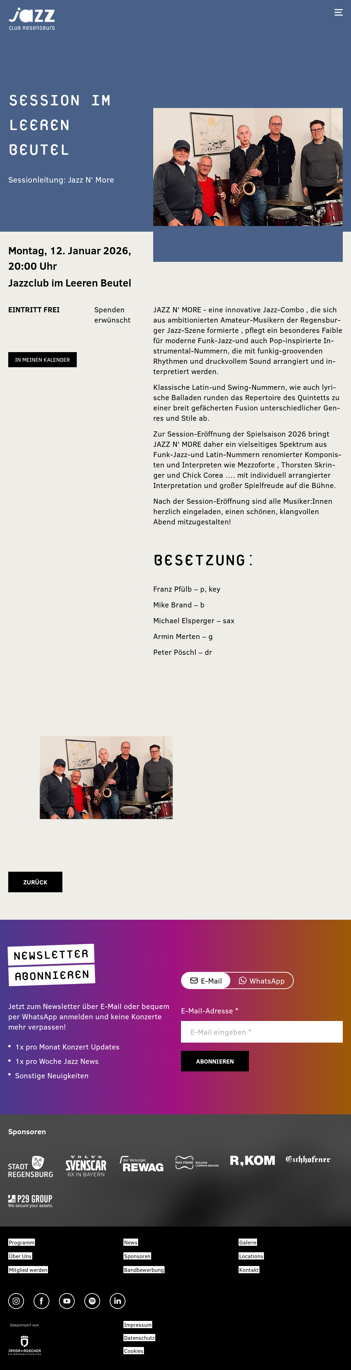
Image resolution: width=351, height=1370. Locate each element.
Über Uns (20, 1255)
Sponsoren (137, 1255)
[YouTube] (67, 1301)
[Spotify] (92, 1301)
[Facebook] (41, 1301)
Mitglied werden (28, 1269)
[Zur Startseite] (32, 18)
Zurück (35, 882)
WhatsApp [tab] (267, 980)
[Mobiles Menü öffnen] (339, 12)
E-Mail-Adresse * (210, 1010)
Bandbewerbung (144, 1269)
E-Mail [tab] (211, 980)
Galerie (247, 1242)
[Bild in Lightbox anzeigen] (106, 777)
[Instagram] (16, 1301)
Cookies (133, 1350)
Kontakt (249, 1269)
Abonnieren (215, 1061)
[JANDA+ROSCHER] (24, 1345)
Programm (21, 1242)
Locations (251, 1255)
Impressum (138, 1324)
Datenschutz (139, 1337)
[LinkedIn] (117, 1301)
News (130, 1242)
